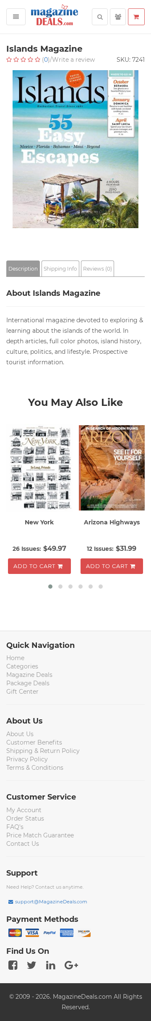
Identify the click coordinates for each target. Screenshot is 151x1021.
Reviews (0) (97, 269)
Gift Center (22, 691)
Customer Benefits (34, 742)
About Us (20, 734)
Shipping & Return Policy (43, 751)
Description (23, 269)
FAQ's (14, 827)
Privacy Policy (27, 759)
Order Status (25, 818)
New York (39, 522)
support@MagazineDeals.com (51, 902)
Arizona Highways (112, 522)
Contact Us (22, 843)
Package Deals (27, 683)
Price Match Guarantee (40, 835)
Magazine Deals (29, 675)
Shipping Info (60, 269)
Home (15, 658)
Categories (22, 666)
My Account (24, 810)
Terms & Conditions (34, 767)
